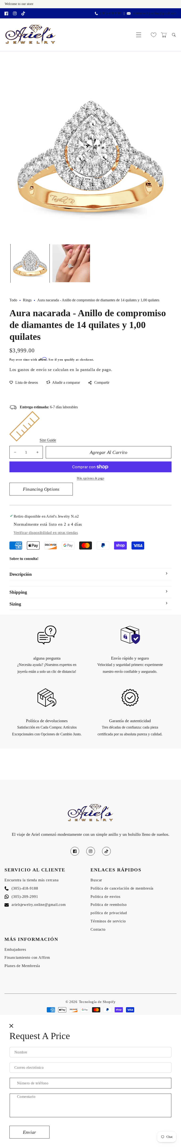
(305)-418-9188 (21, 888)
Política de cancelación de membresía (121, 888)
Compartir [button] (101, 382)
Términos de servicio (108, 921)
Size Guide (48, 440)
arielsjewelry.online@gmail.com (35, 905)
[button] (138, 35)
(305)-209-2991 (21, 897)
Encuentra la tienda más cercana (31, 880)
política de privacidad (108, 913)
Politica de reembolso (108, 905)
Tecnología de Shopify (97, 1002)
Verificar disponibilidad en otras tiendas (46, 533)
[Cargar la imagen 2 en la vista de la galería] (71, 263)
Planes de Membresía (22, 966)
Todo (13, 300)
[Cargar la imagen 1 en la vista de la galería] (30, 263)
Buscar (96, 880)
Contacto (98, 929)
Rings (27, 300)
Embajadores (15, 949)
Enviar (29, 1132)
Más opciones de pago (90, 478)
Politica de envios (105, 897)
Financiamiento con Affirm (27, 957)
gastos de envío (32, 369)
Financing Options (41, 489)
